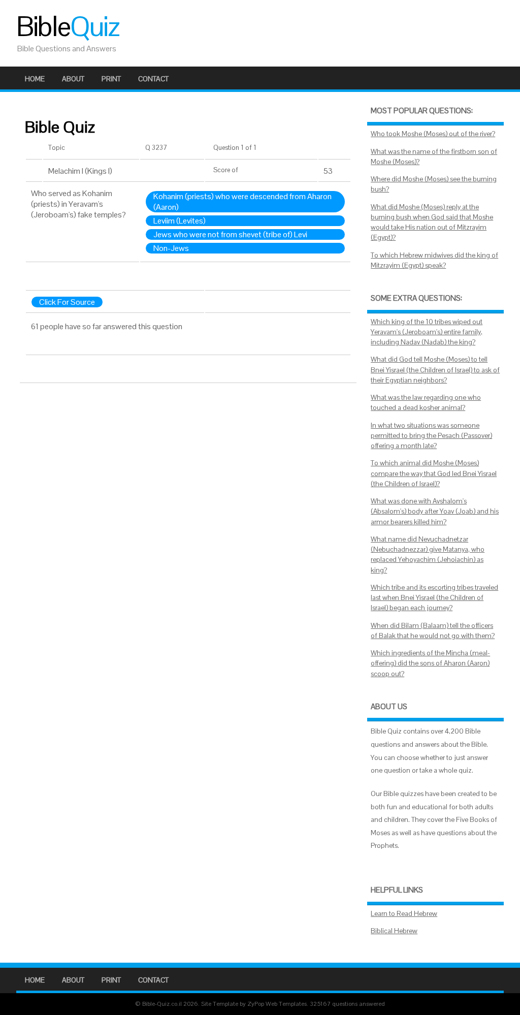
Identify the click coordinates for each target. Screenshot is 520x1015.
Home (35, 78)
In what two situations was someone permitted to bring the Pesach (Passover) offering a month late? (431, 436)
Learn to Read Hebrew (404, 913)
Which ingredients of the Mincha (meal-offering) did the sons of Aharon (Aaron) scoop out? (430, 663)
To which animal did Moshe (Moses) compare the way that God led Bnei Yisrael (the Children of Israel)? (434, 473)
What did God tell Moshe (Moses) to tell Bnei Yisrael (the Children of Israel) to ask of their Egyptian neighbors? (435, 370)
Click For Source (67, 302)
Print (111, 78)
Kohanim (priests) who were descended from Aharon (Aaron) (242, 201)
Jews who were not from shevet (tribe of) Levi (230, 234)
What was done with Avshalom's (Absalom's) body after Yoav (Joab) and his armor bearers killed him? (435, 511)
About (73, 78)
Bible (67, 26)
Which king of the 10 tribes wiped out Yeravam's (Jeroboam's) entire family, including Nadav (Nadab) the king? (426, 332)
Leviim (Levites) (179, 220)
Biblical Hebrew (394, 931)
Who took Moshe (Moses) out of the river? (433, 134)
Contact (153, 78)
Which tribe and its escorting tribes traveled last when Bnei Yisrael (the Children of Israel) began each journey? (434, 598)
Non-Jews (171, 248)
